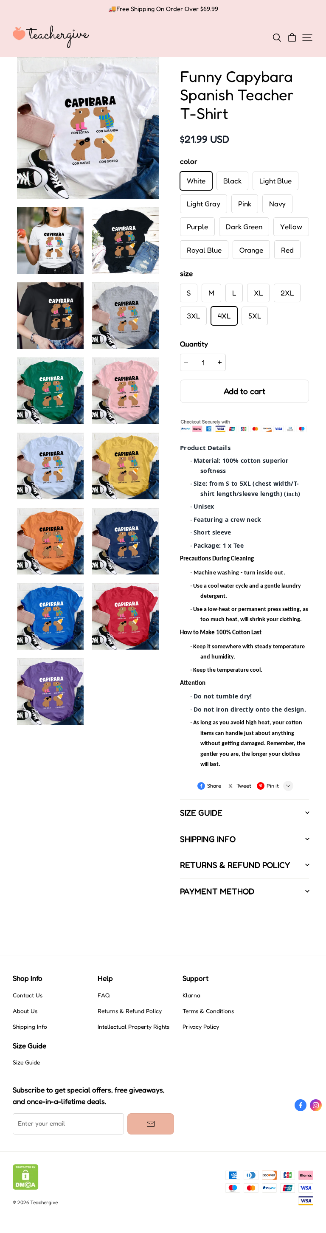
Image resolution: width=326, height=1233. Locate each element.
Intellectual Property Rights (133, 1026)
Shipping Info (30, 1026)
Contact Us (27, 995)
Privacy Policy (201, 1026)
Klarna (191, 995)
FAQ (104, 995)
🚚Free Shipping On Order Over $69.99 (163, 9)
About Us (25, 1011)
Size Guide (26, 1062)
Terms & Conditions (208, 1011)
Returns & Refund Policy (130, 1011)
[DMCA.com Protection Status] (26, 1187)
